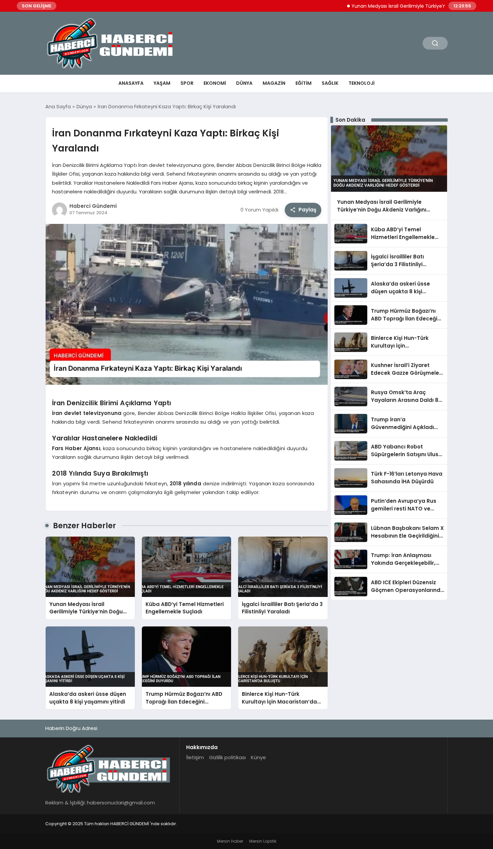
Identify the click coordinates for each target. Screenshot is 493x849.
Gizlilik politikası (227, 757)
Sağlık (330, 83)
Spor (187, 83)
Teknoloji (361, 83)
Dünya (244, 83)
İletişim (195, 757)
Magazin (274, 83)
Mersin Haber (230, 841)
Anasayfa (131, 83)
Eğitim (303, 83)
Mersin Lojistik (262, 841)
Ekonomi (215, 83)
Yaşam (162, 83)
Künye (258, 757)
